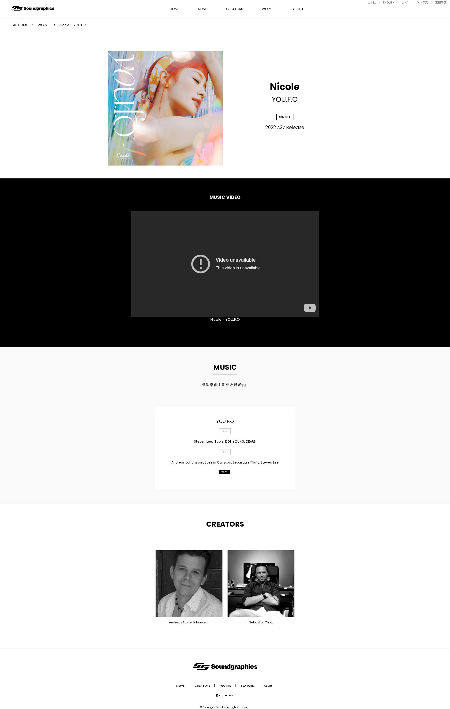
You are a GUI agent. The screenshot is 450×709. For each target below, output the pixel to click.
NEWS (202, 9)
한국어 (405, 2)
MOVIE (225, 472)
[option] (225, 264)
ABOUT (298, 9)
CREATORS (234, 9)
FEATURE (247, 686)
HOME (174, 9)
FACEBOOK (226, 695)
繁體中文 (440, 2)
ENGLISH (388, 2)
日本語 (372, 2)
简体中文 (422, 2)
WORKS (268, 9)
